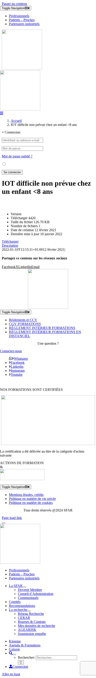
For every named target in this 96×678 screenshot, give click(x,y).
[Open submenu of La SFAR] (24, 587)
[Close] (3, 523)
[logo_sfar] (22, 68)
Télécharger (10, 241)
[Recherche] (11, 653)
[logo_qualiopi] (48, 444)
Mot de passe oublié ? (17, 156)
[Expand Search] (14, 654)
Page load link (12, 518)
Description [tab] (10, 245)
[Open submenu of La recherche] (29, 611)
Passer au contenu (14, 4)
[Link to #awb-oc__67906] (1, 113)
